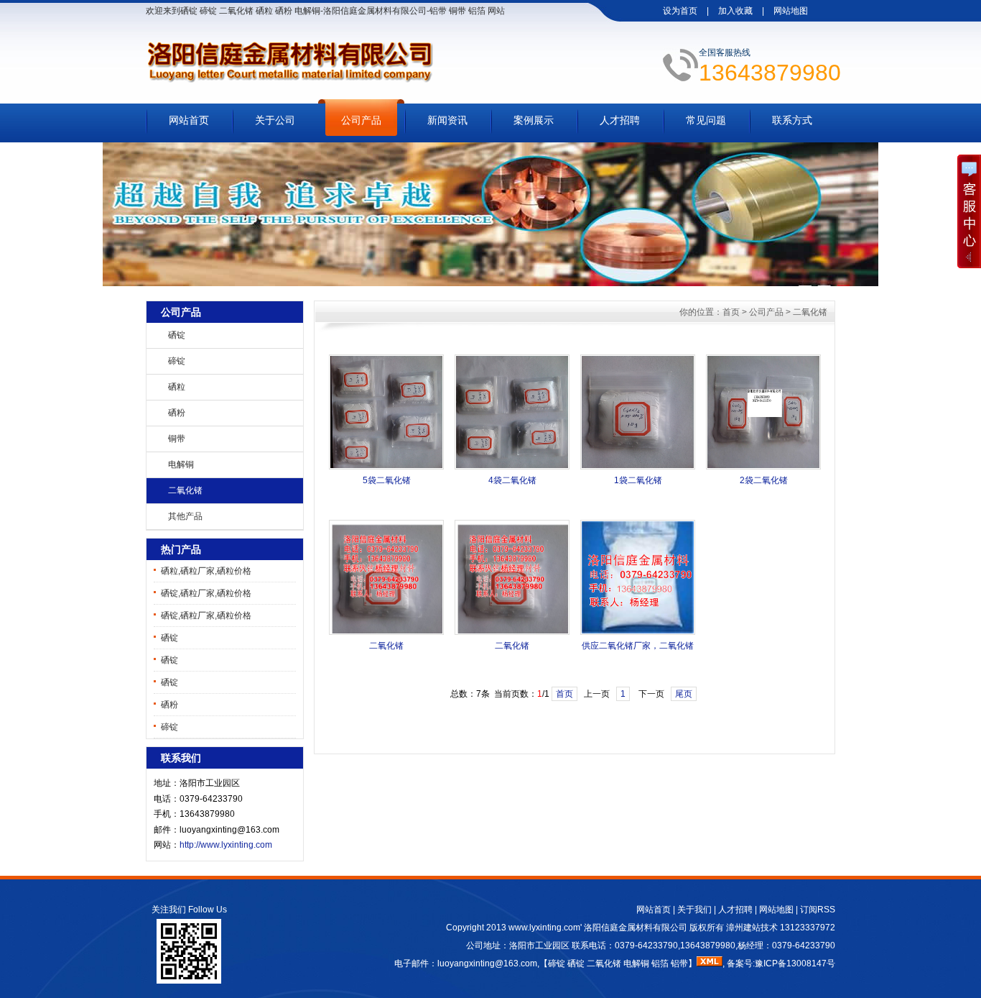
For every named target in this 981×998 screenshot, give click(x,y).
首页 (731, 312)
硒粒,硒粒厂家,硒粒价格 (206, 571)
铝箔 (660, 963)
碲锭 (176, 361)
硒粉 (176, 413)
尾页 (683, 694)
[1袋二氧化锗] (637, 467)
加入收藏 (735, 11)
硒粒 (176, 387)
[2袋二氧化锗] (763, 467)
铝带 (679, 963)
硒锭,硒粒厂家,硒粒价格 (206, 593)
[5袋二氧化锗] (386, 467)
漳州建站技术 (752, 928)
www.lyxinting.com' (546, 928)
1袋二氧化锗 (638, 480)
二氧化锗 (185, 490)
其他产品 (185, 516)
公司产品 (361, 120)
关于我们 (694, 910)
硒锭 (176, 335)
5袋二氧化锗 (387, 480)
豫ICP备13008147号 (795, 963)
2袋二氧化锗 (764, 480)
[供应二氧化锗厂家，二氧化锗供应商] (637, 632)
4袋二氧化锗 (512, 480)
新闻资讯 (447, 120)
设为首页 (680, 11)
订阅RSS (817, 910)
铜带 (176, 439)
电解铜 (181, 464)
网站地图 (790, 11)
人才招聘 (620, 120)
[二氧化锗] (386, 632)
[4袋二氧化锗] (512, 467)
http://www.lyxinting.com (226, 845)
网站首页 (189, 120)
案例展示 (533, 120)
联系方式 (792, 120)
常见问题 (706, 120)
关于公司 (275, 120)
